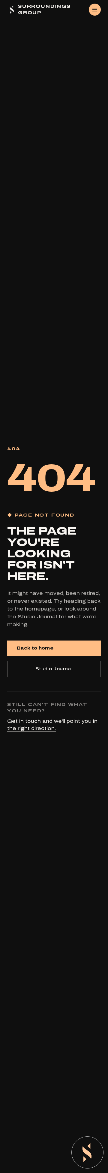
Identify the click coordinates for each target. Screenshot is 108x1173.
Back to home (35, 648)
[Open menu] (95, 10)
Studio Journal (54, 669)
